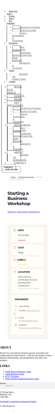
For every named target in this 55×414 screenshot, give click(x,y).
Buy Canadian (19, 48)
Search (3, 383)
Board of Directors (20, 76)
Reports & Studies (21, 65)
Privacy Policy (6, 410)
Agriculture (28, 30)
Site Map (18, 410)
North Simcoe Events (26, 177)
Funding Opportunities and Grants (22, 56)
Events (12, 16)
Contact (12, 81)
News (11, 18)
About (11, 70)
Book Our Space (12, 12)
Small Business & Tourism (19, 37)
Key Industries (11, 22)
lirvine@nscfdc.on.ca (28, 320)
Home (13, 177)
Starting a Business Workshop (23, 211)
